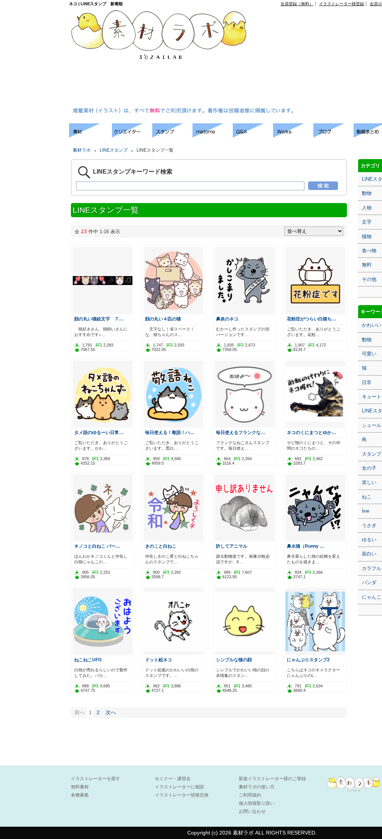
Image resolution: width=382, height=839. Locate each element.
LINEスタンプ (114, 150)
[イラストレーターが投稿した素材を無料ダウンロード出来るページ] (90, 135)
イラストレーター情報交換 (182, 795)
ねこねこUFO (87, 659)
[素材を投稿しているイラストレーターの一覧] (132, 135)
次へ (111, 712)
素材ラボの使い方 (257, 786)
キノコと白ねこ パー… (97, 546)
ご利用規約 (250, 795)
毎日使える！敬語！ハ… (169, 432)
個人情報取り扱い (257, 803)
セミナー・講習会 (173, 778)
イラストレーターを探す (95, 778)
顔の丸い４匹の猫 (163, 318)
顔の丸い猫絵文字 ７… (98, 318)
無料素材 (80, 786)
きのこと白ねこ (160, 546)
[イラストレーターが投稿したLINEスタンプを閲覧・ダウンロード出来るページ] (172, 135)
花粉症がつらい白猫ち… (311, 318)
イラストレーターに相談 (179, 786)
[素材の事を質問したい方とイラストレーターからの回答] (253, 135)
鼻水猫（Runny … (305, 546)
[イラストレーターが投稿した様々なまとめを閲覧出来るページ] (212, 135)
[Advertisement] (321, 58)
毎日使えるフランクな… (240, 432)
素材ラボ (82, 150)
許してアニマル (231, 546)
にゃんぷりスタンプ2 (308, 659)
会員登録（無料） (297, 3)
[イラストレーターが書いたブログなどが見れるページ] (333, 135)
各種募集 (80, 795)
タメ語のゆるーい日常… (98, 432)
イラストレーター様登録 (341, 3)
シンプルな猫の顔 (234, 659)
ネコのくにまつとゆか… (311, 432)
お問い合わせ (252, 811)
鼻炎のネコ (227, 318)
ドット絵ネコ (158, 659)
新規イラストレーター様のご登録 (272, 778)
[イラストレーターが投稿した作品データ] (293, 135)
